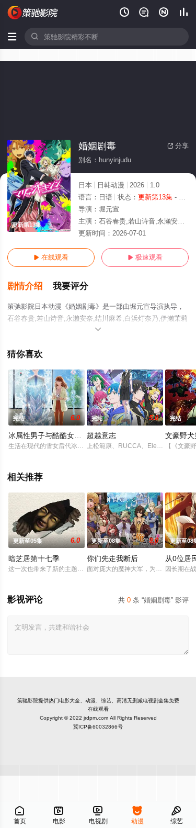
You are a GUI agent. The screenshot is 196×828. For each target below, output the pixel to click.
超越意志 (101, 435)
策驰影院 (27, 700)
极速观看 (145, 257)
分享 (178, 146)
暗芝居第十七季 (34, 558)
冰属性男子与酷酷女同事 (48, 435)
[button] (30, 286)
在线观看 (50, 257)
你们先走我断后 (112, 558)
